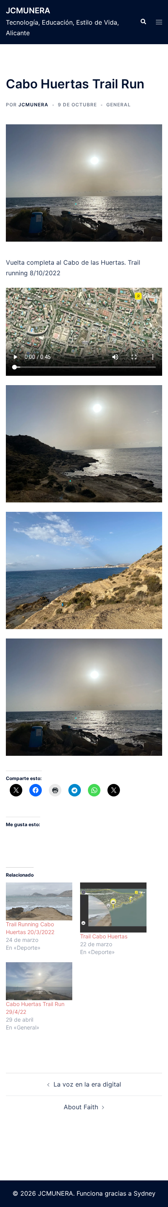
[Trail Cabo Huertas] (113, 907)
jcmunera (33, 105)
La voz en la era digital (87, 1084)
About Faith (81, 1107)
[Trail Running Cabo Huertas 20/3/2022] (39, 901)
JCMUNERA (28, 10)
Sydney (144, 1193)
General (118, 105)
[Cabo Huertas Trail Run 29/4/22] (39, 981)
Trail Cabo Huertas (103, 936)
